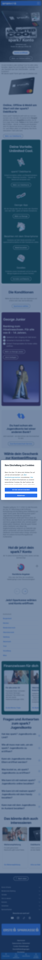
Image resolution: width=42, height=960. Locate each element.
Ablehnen (21, 495)
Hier (31, 477)
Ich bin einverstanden (21, 490)
